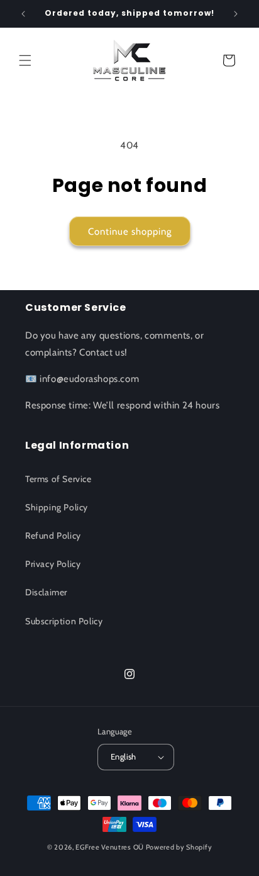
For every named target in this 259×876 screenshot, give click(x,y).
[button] (25, 60)
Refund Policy (53, 535)
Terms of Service (58, 479)
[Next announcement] (236, 14)
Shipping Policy (56, 507)
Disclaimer (46, 592)
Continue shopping (130, 231)
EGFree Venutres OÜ (109, 847)
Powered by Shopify (179, 847)
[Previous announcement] (23, 14)
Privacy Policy (52, 564)
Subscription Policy (63, 621)
